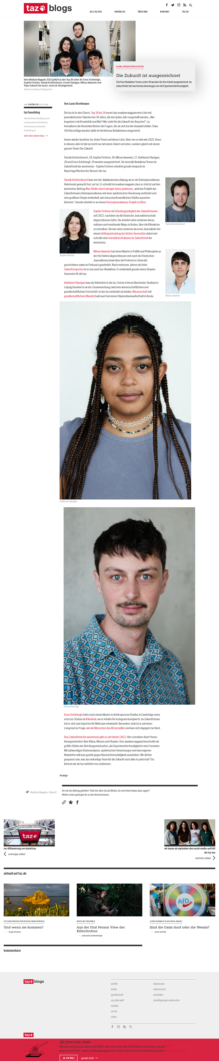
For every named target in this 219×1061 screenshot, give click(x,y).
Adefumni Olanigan (74, 282)
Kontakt (164, 11)
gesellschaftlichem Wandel (79, 296)
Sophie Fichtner (102, 211)
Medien (115, 1005)
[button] (71, 802)
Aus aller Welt (117, 1000)
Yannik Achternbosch (76, 179)
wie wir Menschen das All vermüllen (105, 728)
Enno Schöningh (73, 714)
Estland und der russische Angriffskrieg (24, 921)
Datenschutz (159, 989)
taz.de (185, 11)
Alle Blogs (96, 11)
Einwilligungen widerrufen (166, 1000)
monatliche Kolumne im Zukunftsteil (128, 238)
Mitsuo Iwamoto (102, 251)
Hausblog (119, 11)
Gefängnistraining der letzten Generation (123, 233)
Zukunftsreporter (73, 269)
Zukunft (53, 792)
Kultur (114, 989)
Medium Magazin (39, 792)
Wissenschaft (140, 291)
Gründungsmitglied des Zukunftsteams (136, 211)
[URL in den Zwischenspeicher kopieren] (64, 802)
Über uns (142, 11)
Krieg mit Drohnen (86, 921)
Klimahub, (91, 719)
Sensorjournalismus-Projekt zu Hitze (126, 202)
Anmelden (158, 994)
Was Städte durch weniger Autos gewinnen (109, 188)
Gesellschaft (117, 994)
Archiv (114, 1011)
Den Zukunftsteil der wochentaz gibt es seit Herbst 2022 (95, 737)
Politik (114, 983)
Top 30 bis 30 (98, 112)
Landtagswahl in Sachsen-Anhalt (166, 921)
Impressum (158, 983)
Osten (114, 1016)
